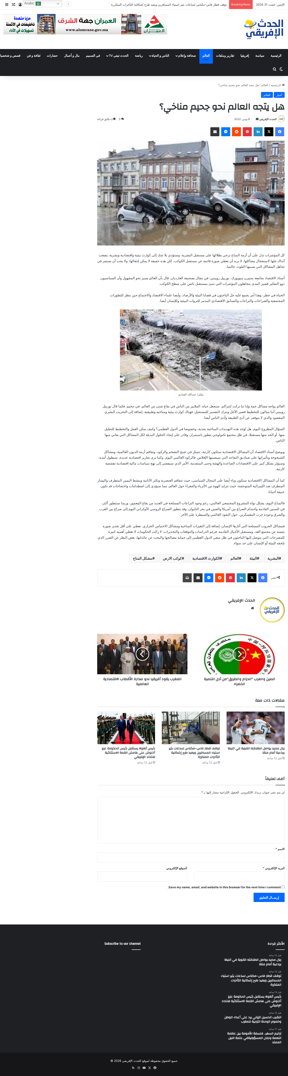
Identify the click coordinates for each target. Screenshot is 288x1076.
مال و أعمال (72, 55)
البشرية (273, 558)
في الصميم (93, 55)
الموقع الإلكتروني (176, 868)
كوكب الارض (172, 558)
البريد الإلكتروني (274, 868)
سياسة (259, 55)
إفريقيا (245, 55)
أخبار (279, 95)
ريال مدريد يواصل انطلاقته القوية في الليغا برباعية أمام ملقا (256, 751)
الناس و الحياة (160, 55)
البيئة (253, 558)
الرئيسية (276, 55)
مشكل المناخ (142, 558)
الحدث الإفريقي (268, 119)
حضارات (52, 55)
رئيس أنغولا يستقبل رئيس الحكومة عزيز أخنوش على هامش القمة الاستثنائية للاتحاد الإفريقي (169, 4)
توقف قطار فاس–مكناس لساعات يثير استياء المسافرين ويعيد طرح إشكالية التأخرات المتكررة (194, 753)
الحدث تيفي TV (118, 55)
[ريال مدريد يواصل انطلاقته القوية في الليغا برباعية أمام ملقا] (256, 728)
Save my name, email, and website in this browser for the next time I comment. (224, 887)
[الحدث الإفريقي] (264, 29)
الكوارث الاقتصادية (206, 558)
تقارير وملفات (225, 55)
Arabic (30, 3)
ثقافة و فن (33, 55)
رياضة (139, 55)
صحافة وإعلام (187, 55)
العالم (206, 55)
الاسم (280, 849)
